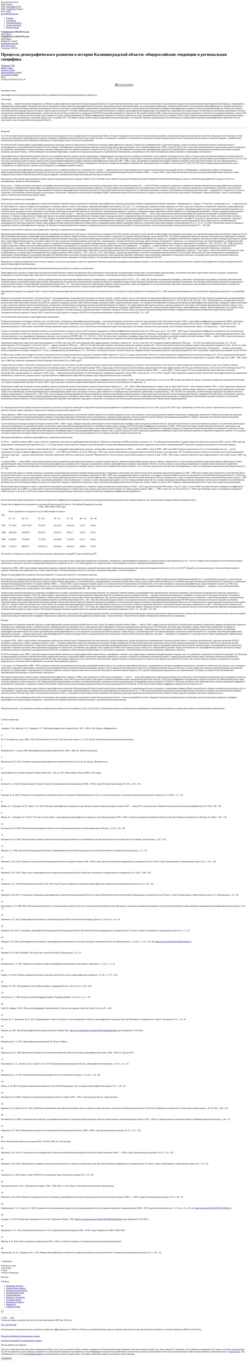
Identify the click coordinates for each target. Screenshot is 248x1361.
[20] (197, 163)
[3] (181, 147)
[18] (188, 163)
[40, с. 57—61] (85, 336)
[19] (193, 163)
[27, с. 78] (201, 225)
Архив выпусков (13, 25)
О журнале (11, 20)
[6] (111, 149)
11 (81, 360)
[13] (2, 161)
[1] (174, 147)
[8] (118, 149)
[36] (2, 294)
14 (123, 389)
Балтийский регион (9, 14)
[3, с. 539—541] (86, 252)
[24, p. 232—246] (21, 220)
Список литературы (10, 1273)
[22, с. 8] (117, 214)
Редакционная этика (15, 1293)
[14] (7, 161)
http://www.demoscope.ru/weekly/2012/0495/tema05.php (98, 1219)
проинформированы (33, 1354)
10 (31, 357)
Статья (4, 1270)
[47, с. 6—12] (136, 609)
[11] (240, 158)
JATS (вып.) (6, 34)
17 (80, 410)
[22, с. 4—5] (132, 207)
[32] (155, 257)
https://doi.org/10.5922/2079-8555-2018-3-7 (173, 942)
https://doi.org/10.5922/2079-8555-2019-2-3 (213, 1208)
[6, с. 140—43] (210, 243)
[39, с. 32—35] (141, 312)
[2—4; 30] (140, 691)
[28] (208, 225)
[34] (147, 279)
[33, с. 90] (162, 291)
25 (74, 553)
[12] (244, 158)
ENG (9, 11)
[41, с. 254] (97, 336)
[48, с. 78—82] (150, 609)
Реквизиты (11, 1304)
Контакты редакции (15, 1302)
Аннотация (6, 1268)
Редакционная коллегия (16, 1290)
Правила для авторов (15, 1297)
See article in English (9, 75)
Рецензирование (13, 1295)
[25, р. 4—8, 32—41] (198, 223)
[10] (236, 158)
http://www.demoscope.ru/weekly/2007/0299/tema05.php (93, 1030)
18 (183, 444)
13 (170, 372)
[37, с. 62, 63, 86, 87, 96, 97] (184, 300)
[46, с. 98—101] (89, 588)
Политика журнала (14, 1286)
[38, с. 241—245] (169, 338)
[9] (121, 149)
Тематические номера (15, 1288)
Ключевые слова (8, 1266)
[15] (214, 161)
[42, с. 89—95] (172, 392)
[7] (114, 149)
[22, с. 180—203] (40, 394)
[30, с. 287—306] (225, 243)
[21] (124, 207)
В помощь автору (14, 1300)
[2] (178, 147)
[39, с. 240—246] (87, 600)
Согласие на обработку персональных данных (21, 1340)
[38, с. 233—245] (204, 300)
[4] (185, 147)
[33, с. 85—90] (80, 307)
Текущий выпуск (13, 23)
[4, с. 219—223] (100, 252)
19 (181, 451)
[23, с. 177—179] (39, 218)
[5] (108, 149)
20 (93, 454)
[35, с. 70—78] (67, 284)
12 (241, 367)
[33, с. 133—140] (137, 279)
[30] (2, 236)
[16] (219, 161)
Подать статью (12, 27)
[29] (119, 234)
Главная (9, 18)
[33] (159, 257)
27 (185, 567)
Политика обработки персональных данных (20, 1336)
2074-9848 (11, 7)
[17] (184, 163)
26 (95, 553)
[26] (210, 223)
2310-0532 (11, 9)
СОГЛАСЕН (233, 1352)
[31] (180, 252)
